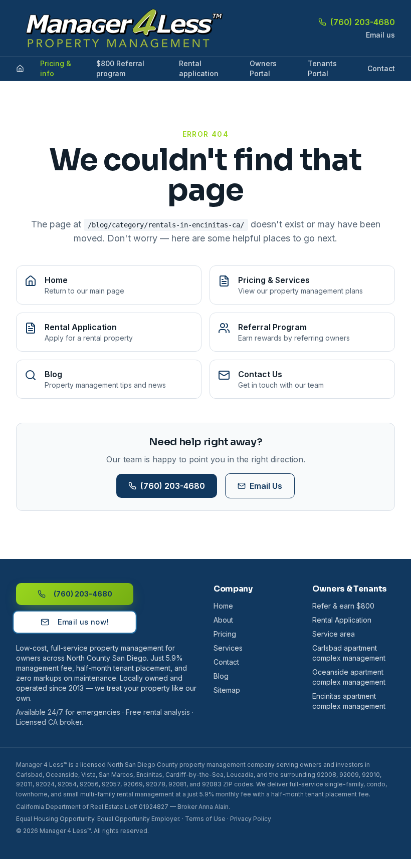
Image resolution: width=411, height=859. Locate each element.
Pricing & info (55, 68)
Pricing (225, 634)
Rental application (199, 68)
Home (223, 606)
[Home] (20, 69)
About (223, 620)
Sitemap (227, 690)
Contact (381, 68)
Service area (333, 634)
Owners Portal (263, 68)
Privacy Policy (250, 818)
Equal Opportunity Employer (138, 818)
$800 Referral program (120, 68)
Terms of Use (205, 818)
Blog (221, 676)
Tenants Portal (322, 68)
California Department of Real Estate (69, 806)
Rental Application (341, 620)
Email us (380, 35)
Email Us (266, 486)
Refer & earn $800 (343, 606)
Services (228, 648)
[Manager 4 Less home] (120, 28)
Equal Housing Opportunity (55, 818)
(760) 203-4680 (362, 22)
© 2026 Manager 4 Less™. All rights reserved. (82, 830)
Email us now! (82, 622)
